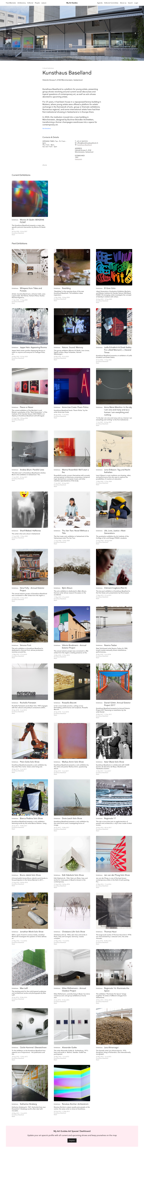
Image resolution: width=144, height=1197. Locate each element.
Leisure (43, 3)
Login (136, 3)
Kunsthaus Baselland (84, 145)
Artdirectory (21, 3)
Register (72, 1140)
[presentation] (9, 33)
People (37, 3)
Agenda (100, 3)
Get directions (46, 128)
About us (123, 3)
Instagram (78, 159)
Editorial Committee (111, 3)
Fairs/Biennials (11, 3)
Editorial (30, 3)
